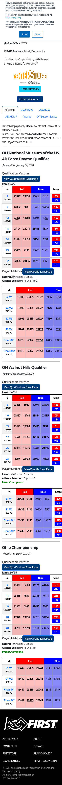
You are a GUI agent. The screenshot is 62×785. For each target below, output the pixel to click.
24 (7, 239)
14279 (36, 261)
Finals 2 (9, 351)
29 (7, 250)
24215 (26, 228)
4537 (45, 228)
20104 (17, 228)
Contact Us (9, 746)
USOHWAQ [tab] (27, 110)
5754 (36, 239)
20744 (39, 668)
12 (7, 218)
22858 (17, 261)
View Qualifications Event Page (21, 179)
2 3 (9, 318)
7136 (26, 250)
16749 (26, 448)
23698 (36, 250)
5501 (47, 498)
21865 (26, 437)
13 (7, 426)
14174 (36, 437)
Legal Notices (11, 761)
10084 (26, 585)
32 (7, 261)
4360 (45, 218)
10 (7, 415)
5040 (26, 405)
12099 (26, 628)
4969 (17, 458)
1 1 (9, 498)
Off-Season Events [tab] (47, 116)
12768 (26, 415)
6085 (26, 207)
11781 (45, 250)
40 (7, 628)
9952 (45, 426)
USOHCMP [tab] (11, 116)
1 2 (9, 509)
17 (7, 437)
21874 (17, 239)
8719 (45, 196)
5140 (36, 218)
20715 (45, 448)
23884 (36, 415)
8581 (48, 689)
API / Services (10, 739)
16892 (45, 458)
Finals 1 (9, 340)
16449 (20, 668)
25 (7, 448)
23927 (17, 196)
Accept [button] (24, 34)
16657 (36, 196)
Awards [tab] (27, 116)
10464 (17, 448)
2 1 (9, 297)
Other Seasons (29, 99)
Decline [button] (37, 34)
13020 (17, 426)
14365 (17, 585)
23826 (45, 405)
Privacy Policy (13, 17)
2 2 (9, 308)
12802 (17, 207)
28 (7, 458)
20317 (17, 415)
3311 (17, 628)
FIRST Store (9, 753)
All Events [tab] (10, 110)
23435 (26, 196)
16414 (45, 207)
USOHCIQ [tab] (44, 110)
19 (7, 606)
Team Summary (30, 89)
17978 (36, 405)
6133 (45, 239)
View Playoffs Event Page (38, 271)
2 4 (9, 329)
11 (7, 595)
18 (7, 228)
